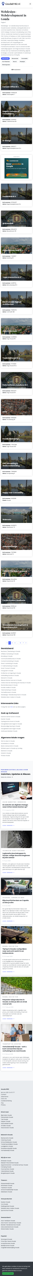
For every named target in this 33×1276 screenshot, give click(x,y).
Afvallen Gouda (6, 1126)
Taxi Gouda (4, 1119)
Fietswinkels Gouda (7, 1117)
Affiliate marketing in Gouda (10, 654)
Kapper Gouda (5, 1121)
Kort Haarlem (6, 61)
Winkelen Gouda (6, 1161)
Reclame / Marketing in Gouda (10, 651)
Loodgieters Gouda (7, 1146)
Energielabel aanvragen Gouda (11, 729)
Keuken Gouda (5, 1202)
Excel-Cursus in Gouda (8, 668)
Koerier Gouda (5, 719)
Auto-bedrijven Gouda (8, 1221)
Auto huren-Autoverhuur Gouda (11, 1223)
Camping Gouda (6, 1167)
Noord (14, 61)
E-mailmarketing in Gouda (9, 666)
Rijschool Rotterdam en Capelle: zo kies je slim (15, 901)
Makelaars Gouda (6, 1192)
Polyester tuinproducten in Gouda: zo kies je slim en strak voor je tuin (14, 1002)
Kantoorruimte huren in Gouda (10, 717)
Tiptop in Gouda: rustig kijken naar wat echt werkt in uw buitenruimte (14, 951)
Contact (3, 1094)
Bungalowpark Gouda (7, 1173)
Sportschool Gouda (7, 1210)
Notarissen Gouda (6, 1185)
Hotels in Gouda (6, 753)
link (12, 707)
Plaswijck (22, 61)
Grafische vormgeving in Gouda (11, 673)
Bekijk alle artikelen (6, 777)
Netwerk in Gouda (6, 678)
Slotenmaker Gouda (7, 1229)
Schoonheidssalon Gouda (9, 1142)
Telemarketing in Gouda (8, 690)
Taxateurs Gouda (6, 1188)
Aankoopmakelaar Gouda (9, 731)
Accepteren (8, 1273)
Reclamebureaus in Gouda (9, 685)
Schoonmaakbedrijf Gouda (9, 1190)
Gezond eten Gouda (7, 1128)
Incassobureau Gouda (8, 1243)
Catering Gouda (6, 1140)
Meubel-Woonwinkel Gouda (9, 1163)
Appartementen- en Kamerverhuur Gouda (14, 1165)
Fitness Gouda (5, 755)
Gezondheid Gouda (7, 1123)
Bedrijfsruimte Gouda (7, 1245)
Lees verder (8, 825)
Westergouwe (6, 64)
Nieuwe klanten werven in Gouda (11, 680)
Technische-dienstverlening (13, 850)
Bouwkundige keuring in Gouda (10, 726)
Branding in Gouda (6, 656)
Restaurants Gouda (7, 1138)
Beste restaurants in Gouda (9, 746)
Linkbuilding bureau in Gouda (10, 675)
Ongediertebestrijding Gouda (10, 1248)
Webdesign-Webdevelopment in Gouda (13, 695)
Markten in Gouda (6, 751)
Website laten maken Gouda (10, 1208)
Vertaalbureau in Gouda (8, 692)
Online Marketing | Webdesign (14, 802)
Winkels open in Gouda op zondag (11, 748)
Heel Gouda (5, 58)
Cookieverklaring (6, 1101)
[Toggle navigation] (30, 4)
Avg (2, 1103)
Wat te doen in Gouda (8, 741)
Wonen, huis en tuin (10, 946)
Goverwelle (24, 58)
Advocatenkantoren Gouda (9, 1227)
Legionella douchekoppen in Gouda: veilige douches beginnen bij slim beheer (16, 855)
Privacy (3, 1105)
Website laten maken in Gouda (10, 697)
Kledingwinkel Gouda (7, 1206)
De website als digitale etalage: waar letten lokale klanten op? (15, 806)
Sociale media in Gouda (8, 687)
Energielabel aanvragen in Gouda (11, 724)
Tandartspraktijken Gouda (9, 1144)
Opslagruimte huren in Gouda (10, 721)
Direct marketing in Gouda (9, 663)
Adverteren (4, 1097)
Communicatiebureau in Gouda (11, 659)
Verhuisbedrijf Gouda (7, 1150)
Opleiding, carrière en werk (13, 897)
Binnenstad (15, 58)
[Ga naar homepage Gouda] (10, 3)
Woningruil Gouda (6, 1239)
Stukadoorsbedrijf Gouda (9, 1148)
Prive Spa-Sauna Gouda (8, 1241)
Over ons (4, 1099)
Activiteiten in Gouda (7, 743)
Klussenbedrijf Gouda (7, 1183)
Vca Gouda (4, 1204)
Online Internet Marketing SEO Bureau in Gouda (16, 683)
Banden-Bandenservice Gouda (10, 1225)
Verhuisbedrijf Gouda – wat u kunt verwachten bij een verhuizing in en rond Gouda (14, 1049)
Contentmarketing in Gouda (10, 661)
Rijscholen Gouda (6, 1115)
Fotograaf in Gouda (7, 671)
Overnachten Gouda (7, 1169)
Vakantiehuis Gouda (7, 1171)
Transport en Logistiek (11, 1044)
